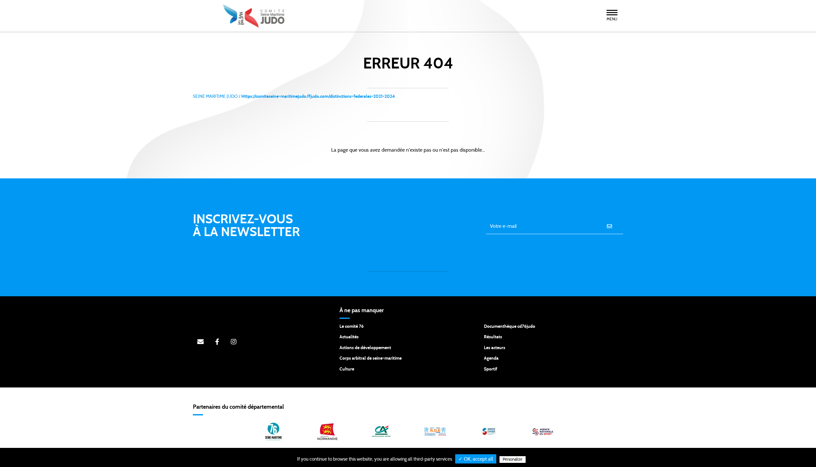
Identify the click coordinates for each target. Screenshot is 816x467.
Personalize (512, 459)
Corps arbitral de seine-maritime (370, 358)
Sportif (490, 369)
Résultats (493, 337)
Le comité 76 (351, 326)
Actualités (349, 337)
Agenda (491, 358)
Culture (346, 369)
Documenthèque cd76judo (509, 326)
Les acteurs (494, 348)
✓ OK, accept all (475, 459)
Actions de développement (365, 348)
